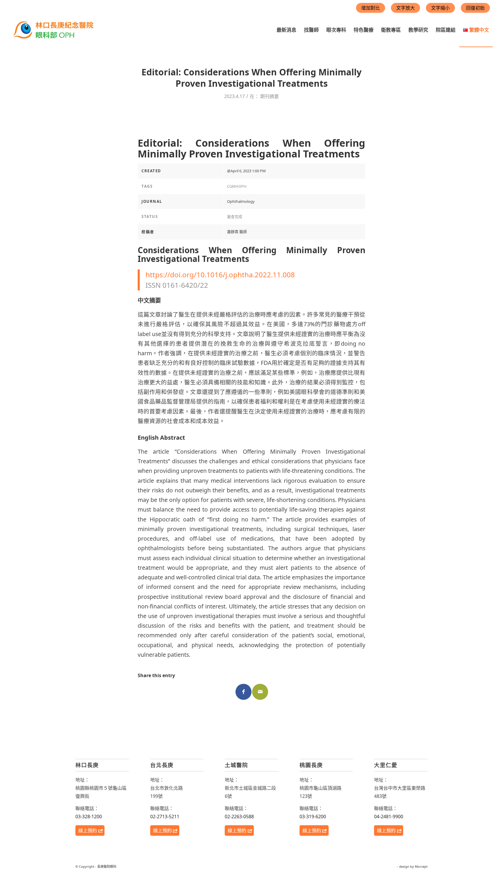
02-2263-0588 (239, 816)
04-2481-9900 (388, 816)
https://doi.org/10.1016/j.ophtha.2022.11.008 (220, 274)
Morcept (421, 866)
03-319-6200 (313, 816)
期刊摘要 (269, 96)
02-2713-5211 (164, 816)
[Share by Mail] (260, 692)
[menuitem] (286, 30)
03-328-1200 (88, 816)
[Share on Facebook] (243, 692)
